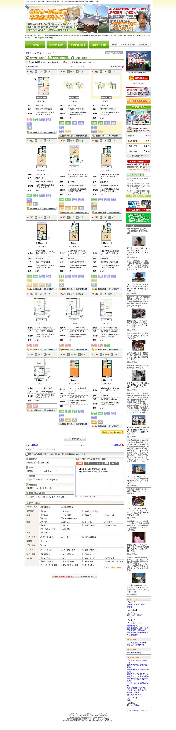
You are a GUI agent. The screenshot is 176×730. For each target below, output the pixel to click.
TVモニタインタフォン (114, 561)
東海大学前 (140, 645)
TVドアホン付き (69, 550)
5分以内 (32, 497)
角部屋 (44, 522)
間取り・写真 (32, 507)
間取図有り (46, 507)
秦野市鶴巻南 (143, 630)
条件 (28, 515)
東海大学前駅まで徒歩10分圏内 (138, 671)
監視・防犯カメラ (91, 550)
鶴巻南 (129, 607)
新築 (129, 700)
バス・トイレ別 (47, 537)
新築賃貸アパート (134, 695)
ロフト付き (46, 558)
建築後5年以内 (133, 692)
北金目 (129, 617)
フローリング (89, 558)
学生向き (45, 515)
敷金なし (45, 511)
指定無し (55, 480)
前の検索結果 (33, 67)
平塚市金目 (131, 632)
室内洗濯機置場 (90, 537)
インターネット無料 (49, 565)
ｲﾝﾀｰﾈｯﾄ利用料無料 (70, 518)
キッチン (30, 532)
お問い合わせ (103, 714)
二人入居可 (67, 515)
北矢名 (136, 605)
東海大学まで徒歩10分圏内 (138, 676)
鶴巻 (143, 605)
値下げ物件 (110, 558)
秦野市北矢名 (132, 628)
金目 (134, 615)
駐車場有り (89, 554)
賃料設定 (30, 511)
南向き (44, 525)
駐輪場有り (46, 554)
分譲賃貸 (66, 529)
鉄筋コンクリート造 (70, 565)
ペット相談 (110, 515)
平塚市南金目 (143, 632)
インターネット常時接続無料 (137, 684)
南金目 (140, 615)
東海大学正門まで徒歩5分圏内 (137, 680)
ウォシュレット (90, 565)
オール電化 (89, 522)
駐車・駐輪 (31, 554)
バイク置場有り (69, 554)
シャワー (66, 537)
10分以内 (41, 497)
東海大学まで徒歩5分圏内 (137, 674)
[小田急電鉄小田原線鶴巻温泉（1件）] (94, 469)
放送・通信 (31, 545)
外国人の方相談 (47, 561)
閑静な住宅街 (111, 525)
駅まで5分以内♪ (133, 705)
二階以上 (66, 522)
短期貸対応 (89, 561)
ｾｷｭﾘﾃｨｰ (30, 550)
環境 (28, 522)
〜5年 (38, 480)
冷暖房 (29, 541)
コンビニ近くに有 (48, 529)
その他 (29, 558)
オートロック (47, 550)
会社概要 (88, 714)
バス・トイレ (32, 537)
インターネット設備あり (137, 690)
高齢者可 (88, 515)
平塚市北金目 (132, 635)
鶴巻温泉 (130, 645)
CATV (44, 546)
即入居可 (45, 518)
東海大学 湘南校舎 (134, 653)
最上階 (65, 525)
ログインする (138, 83)
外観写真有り (68, 507)
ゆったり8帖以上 (69, 561)
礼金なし (66, 511)
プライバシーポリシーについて (138, 710)
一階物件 (109, 522)
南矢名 (129, 605)
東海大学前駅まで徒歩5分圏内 (137, 666)
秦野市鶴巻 (143, 628)
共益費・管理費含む (92, 511)
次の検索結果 (116, 67)
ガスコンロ (46, 533)
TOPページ (30, 53)
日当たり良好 (89, 525)
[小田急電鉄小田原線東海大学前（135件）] (94, 471)
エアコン (45, 541)
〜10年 (46, 480)
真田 (129, 615)
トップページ (72, 714)
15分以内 (52, 497)
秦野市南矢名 (132, 626)
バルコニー (67, 558)
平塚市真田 (131, 630)
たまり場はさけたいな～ (137, 688)
